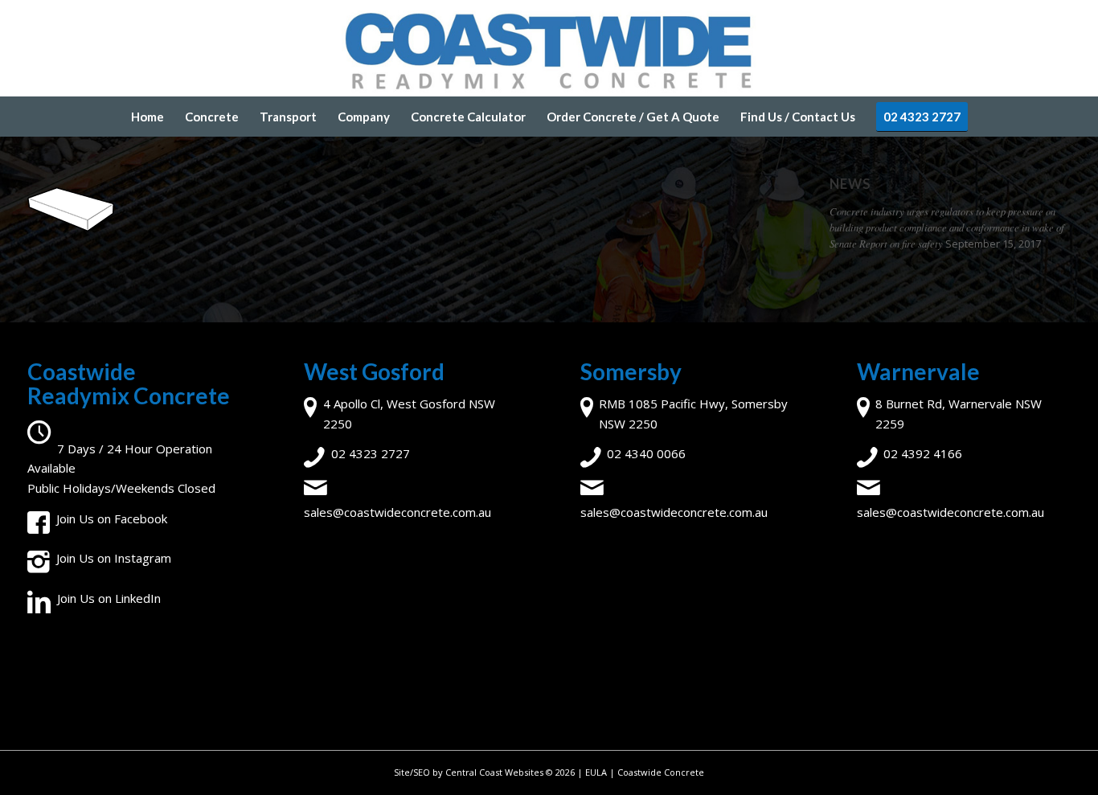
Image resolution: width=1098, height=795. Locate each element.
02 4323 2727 (370, 453)
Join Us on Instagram (113, 558)
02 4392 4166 (922, 453)
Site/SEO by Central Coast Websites (468, 772)
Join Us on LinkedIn (109, 598)
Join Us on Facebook (111, 518)
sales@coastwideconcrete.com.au (397, 512)
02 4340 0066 (646, 453)
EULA (596, 772)
